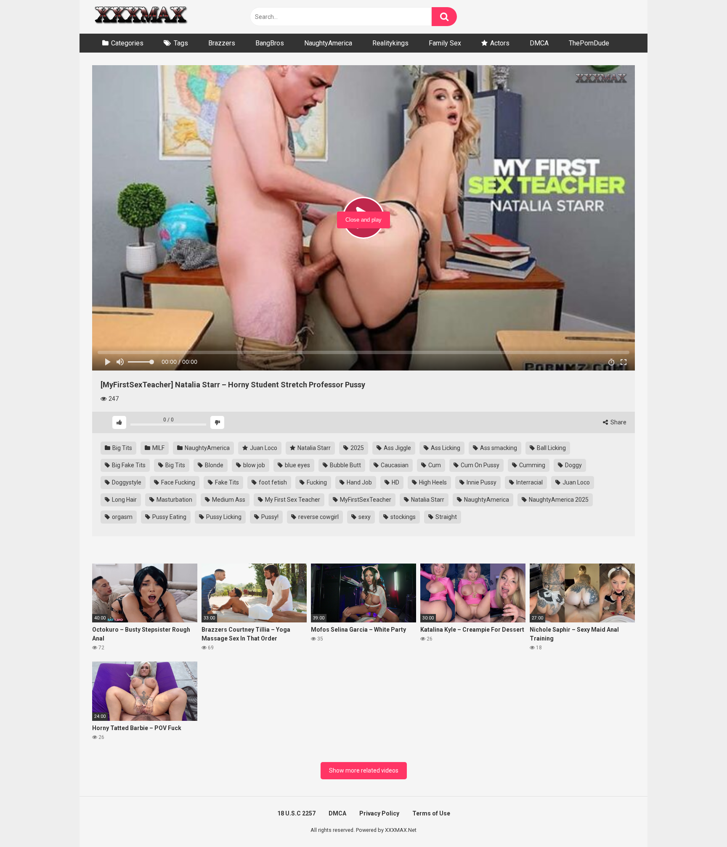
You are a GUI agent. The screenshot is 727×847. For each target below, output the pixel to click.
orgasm (122, 516)
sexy (364, 516)
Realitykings (390, 43)
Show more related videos (363, 770)
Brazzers (221, 43)
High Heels (432, 482)
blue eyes (297, 465)
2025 (356, 448)
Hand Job (358, 482)
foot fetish (272, 482)
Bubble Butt (345, 465)
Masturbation (173, 499)
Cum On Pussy (479, 465)
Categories (127, 43)
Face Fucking (177, 482)
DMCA (539, 43)
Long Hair (124, 499)
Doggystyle (126, 482)
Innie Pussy (480, 482)
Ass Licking (445, 448)
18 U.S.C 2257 (296, 813)
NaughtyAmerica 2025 (558, 499)
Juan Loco (263, 448)
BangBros (269, 43)
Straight (445, 516)
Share (617, 422)
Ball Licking (551, 448)
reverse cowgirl (318, 516)
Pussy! (269, 516)
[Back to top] (698, 821)
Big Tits (121, 448)
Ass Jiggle (396, 448)
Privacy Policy (379, 813)
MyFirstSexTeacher (365, 499)
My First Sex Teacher (292, 499)
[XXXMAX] (140, 17)
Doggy (573, 465)
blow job (253, 465)
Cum (434, 465)
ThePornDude (589, 43)
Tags (181, 43)
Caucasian (394, 465)
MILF (158, 448)
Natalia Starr (313, 448)
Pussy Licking (223, 516)
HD (394, 482)
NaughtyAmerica (328, 43)
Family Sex (445, 43)
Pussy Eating (168, 516)
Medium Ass (228, 499)
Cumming (531, 465)
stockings (402, 516)
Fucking (316, 482)
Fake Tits (226, 482)
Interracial (529, 482)
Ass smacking (498, 448)
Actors (499, 43)
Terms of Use (431, 813)
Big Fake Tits (128, 465)
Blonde (213, 465)
